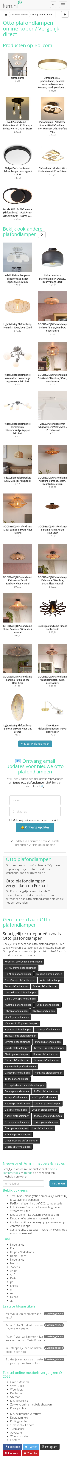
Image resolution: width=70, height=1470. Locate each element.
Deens (14, 1297)
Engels (14, 1285)
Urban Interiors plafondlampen (21, 1140)
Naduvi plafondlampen (17, 1116)
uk (11, 1293)
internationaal (46, 1218)
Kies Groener (18, 1214)
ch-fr (13, 1274)
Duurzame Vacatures (22, 1218)
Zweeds (15, 1267)
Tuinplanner (17, 1429)
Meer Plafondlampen (36, 743)
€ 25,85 (52, 128)
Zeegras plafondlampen (18, 1146)
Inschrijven (58, 1183)
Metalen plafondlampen (48, 1041)
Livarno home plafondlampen (20, 992)
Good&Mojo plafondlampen (20, 980)
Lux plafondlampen (42, 1128)
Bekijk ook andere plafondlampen (22, 231)
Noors (14, 1263)
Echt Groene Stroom (22, 1207)
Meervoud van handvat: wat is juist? (34, 1315)
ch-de (13, 1271)
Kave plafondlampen (16, 1097)
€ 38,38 (52, 84)
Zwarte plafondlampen (17, 1048)
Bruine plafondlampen (17, 1091)
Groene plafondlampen (46, 1060)
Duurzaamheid (19, 1417)
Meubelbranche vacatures (25, 1414)
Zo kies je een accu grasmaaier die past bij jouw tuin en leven (34, 1361)
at (11, 1300)
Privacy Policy (18, 1408)
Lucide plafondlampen (46, 1122)
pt (11, 1282)
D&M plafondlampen (43, 1011)
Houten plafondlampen (17, 1103)
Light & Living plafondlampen (20, 998)
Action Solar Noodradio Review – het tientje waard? (34, 1327)
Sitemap (15, 1397)
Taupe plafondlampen (17, 1078)
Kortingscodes (18, 1421)
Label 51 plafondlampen (47, 1103)
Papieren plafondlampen (18, 1029)
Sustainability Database (24, 1229)
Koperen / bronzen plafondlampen (23, 961)
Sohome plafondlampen (18, 1134)
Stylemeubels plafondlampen (20, 1066)
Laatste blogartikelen (20, 1306)
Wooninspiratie (19, 1436)
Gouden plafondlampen (44, 1109)
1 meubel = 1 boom (22, 1425)
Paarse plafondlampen (45, 986)
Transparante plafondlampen (20, 1035)
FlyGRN (14, 1203)
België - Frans (18, 1256)
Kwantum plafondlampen (18, 1004)
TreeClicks (16, 1196)
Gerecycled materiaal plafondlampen (24, 1085)
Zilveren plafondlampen (17, 1041)
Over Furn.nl (17, 1386)
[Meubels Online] (6, 14)
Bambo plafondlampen (17, 1072)
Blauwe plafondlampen (45, 1054)
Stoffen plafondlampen (46, 1091)
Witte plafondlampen (51, 980)
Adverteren (16, 1432)
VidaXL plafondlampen (17, 1017)
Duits (13, 1278)
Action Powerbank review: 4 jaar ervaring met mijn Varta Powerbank (34, 1338)
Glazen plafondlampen (17, 1060)
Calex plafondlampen (16, 1128)
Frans (13, 1248)
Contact (15, 1440)
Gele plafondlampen (16, 1109)
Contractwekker (19, 1222)
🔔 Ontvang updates (35, 827)
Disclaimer (16, 1393)
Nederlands (17, 1244)
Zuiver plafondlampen (48, 1029)
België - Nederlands (22, 1252)
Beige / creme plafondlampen (20, 967)
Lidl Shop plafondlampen (18, 974)
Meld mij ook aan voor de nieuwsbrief (35, 820)
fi (11, 1289)
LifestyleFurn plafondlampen (49, 1048)
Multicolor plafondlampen (48, 1116)
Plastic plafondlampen (17, 1054)
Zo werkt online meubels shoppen (31, 1404)
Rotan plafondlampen (16, 986)
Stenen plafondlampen (17, 1122)
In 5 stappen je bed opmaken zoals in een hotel (34, 1349)
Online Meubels (19, 1382)
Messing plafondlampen (49, 974)
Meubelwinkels (19, 1400)
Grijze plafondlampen (48, 1004)
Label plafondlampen (16, 1011)
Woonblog (16, 1389)
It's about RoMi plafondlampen (21, 1023)
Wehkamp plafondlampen (48, 1072)
